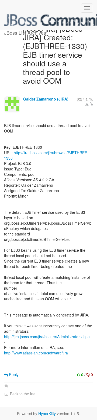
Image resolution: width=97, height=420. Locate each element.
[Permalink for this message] (91, 104)
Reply (13, 374)
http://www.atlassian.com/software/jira (36, 353)
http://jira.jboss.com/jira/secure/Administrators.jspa (47, 336)
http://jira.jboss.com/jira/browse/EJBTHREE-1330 (46, 155)
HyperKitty (47, 413)
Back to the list (22, 393)
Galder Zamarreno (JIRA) (45, 99)
